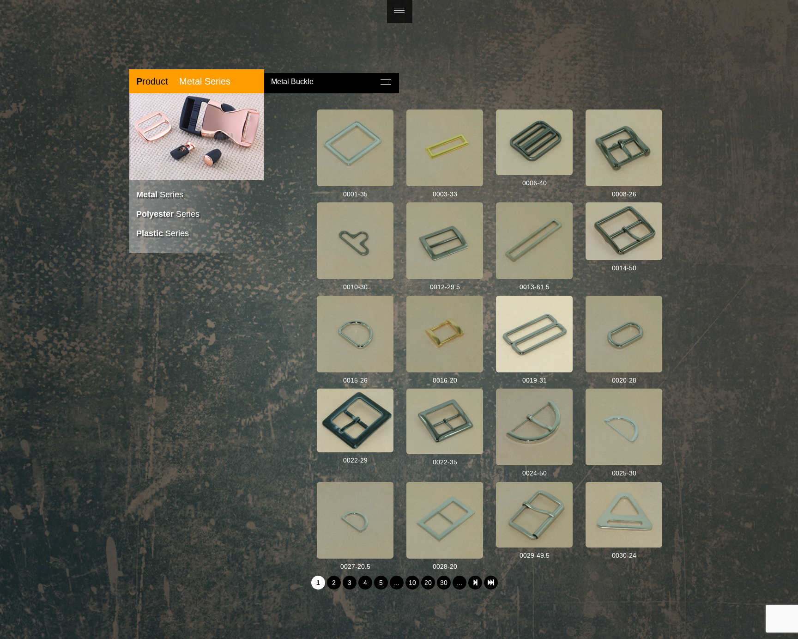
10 (412, 582)
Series (159, 194)
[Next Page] (475, 583)
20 (428, 582)
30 (443, 582)
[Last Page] (491, 583)
